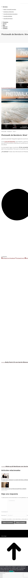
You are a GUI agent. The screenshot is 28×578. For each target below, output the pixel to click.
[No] (13, 571)
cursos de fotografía (9, 141)
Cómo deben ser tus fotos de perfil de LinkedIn (13, 488)
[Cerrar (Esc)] (0, 573)
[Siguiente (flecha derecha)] (1, 576)
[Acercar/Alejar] (4, 573)
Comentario (4, 512)
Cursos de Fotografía (7, 88)
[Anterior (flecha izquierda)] (0, 576)
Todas (14, 88)
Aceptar (11, 571)
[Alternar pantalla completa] (3, 573)
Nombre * (4, 515)
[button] (10, 4)
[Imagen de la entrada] (5, 478)
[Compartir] (1, 573)
